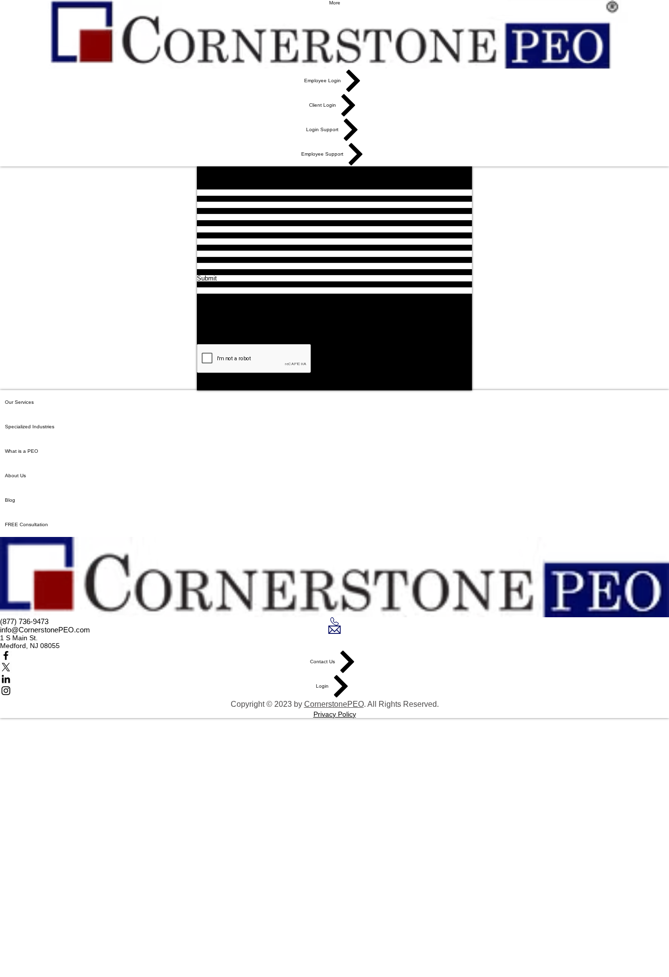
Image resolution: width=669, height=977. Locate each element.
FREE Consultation (26, 524)
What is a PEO (21, 451)
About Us (15, 475)
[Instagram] (334, 691)
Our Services (19, 402)
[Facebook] (334, 655)
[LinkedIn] (334, 679)
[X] (334, 667)
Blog (10, 500)
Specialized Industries (29, 426)
